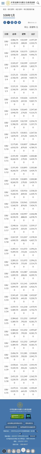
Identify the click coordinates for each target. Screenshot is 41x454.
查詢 (38, 3)
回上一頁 (15, 22)
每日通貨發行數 (29, 9)
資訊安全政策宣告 (11, 427)
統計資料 (19, 9)
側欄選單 (3, 3)
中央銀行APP (23, 450)
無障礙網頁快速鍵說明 (27, 427)
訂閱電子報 (33, 451)
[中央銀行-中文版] (20, 3)
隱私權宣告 (29, 423)
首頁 (4, 9)
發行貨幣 (11, 9)
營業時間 (32, 436)
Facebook (9, 451)
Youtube (14, 451)
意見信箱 (28, 451)
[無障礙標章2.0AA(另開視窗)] (17, 418)
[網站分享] (19, 22)
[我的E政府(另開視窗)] (28, 418)
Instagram (18, 451)
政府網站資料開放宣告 (15, 423)
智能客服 (4, 451)
